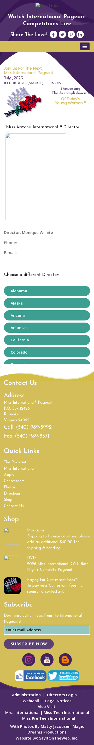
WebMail (31, 700)
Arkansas (19, 327)
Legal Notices (58, 700)
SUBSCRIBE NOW (29, 644)
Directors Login (62, 694)
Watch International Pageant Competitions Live (47, 20)
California (20, 339)
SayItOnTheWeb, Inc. (58, 738)
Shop (8, 500)
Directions (12, 494)
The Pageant (15, 462)
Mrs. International (22, 712)
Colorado (19, 352)
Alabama (19, 290)
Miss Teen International (66, 712)
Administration (26, 694)
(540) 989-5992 (34, 427)
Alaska (17, 303)
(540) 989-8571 (32, 436)
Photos (9, 487)
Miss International (19, 469)
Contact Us (14, 506)
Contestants (14, 481)
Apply (9, 475)
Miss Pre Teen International (48, 718)
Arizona (18, 315)
